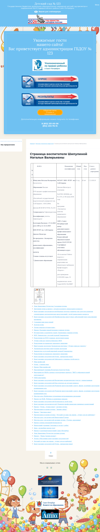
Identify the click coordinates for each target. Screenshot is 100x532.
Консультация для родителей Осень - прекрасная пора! (53, 356)
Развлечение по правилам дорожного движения (50, 343)
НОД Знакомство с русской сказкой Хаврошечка (51, 335)
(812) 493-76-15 (50, 126)
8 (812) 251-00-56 (50, 123)
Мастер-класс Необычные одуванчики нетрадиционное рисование (57, 396)
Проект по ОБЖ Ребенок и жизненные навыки (51, 399)
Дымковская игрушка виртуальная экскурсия (50, 348)
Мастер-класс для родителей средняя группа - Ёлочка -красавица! (57, 420)
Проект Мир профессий (42, 367)
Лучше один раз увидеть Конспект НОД (48, 341)
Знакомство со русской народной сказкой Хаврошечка (53, 351)
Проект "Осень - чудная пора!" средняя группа (50, 407)
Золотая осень (39, 325)
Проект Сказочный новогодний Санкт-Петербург (51, 431)
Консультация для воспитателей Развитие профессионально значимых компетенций (64, 404)
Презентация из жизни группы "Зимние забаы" (50, 409)
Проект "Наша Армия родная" (45, 436)
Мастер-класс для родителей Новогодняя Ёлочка (51, 417)
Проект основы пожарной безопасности (48, 423)
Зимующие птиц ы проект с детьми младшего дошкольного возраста (58, 309)
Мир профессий (39, 362)
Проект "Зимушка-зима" (43, 412)
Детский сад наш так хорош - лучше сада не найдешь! (53, 441)
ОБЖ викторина (40, 378)
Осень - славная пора (41, 364)
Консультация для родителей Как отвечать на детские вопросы (56, 383)
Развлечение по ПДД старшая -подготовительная (51, 338)
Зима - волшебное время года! (44, 428)
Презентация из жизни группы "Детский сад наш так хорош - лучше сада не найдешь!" (64, 415)
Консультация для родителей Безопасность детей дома (53, 401)
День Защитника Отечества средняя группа (49, 433)
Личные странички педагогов (45, 143)
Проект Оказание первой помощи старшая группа (52, 330)
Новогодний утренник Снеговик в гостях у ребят (51, 425)
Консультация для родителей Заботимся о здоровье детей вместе (57, 359)
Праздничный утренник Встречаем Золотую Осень (52, 370)
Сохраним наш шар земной (43, 322)
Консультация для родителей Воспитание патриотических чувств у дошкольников (63, 380)
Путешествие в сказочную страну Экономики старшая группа (56, 333)
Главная (32, 143)
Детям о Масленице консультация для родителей (51, 438)
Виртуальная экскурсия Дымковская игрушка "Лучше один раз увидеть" (60, 346)
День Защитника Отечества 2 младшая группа (50, 306)
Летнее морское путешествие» (45, 327)
